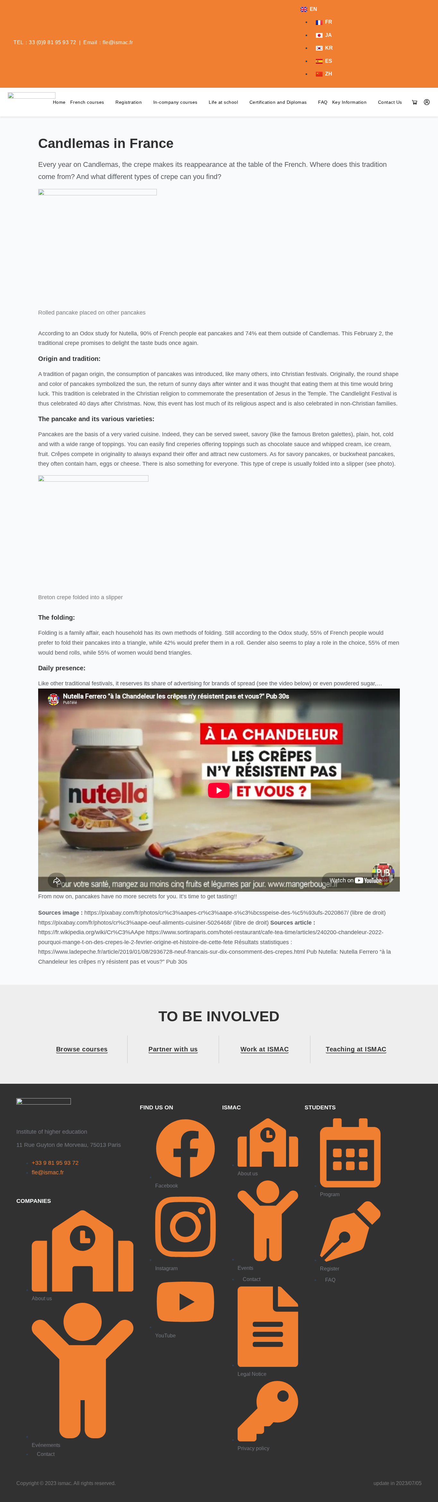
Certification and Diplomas (278, 102)
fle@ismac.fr (118, 42)
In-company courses (175, 102)
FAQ (323, 102)
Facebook (367, 44)
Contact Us (390, 102)
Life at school (223, 102)
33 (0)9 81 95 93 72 (52, 42)
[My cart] (414, 102)
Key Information (349, 102)
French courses (87, 102)
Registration (128, 102)
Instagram (408, 44)
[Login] (426, 102)
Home (59, 102)
